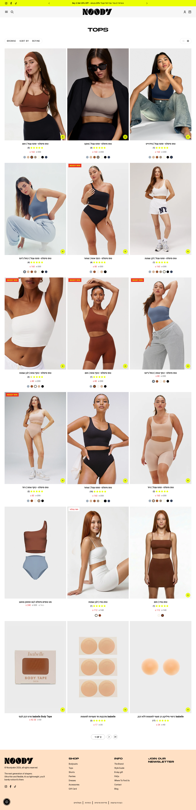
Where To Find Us (122, 780)
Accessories (74, 784)
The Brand (119, 763)
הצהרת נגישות (116, 802)
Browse (11, 41)
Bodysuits (73, 763)
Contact (118, 784)
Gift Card (73, 788)
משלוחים (77, 802)
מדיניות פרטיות (101, 802)
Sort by (24, 41)
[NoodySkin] (97, 12)
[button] (183, 41)
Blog (116, 788)
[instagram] (6, 3)
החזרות (88, 802)
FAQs (116, 776)
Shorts (72, 772)
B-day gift (118, 772)
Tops (71, 768)
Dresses (72, 780)
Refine (36, 41)
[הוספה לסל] (188, 137)
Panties (72, 776)
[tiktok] (16, 3)
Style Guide (119, 768)
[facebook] (11, 3)
